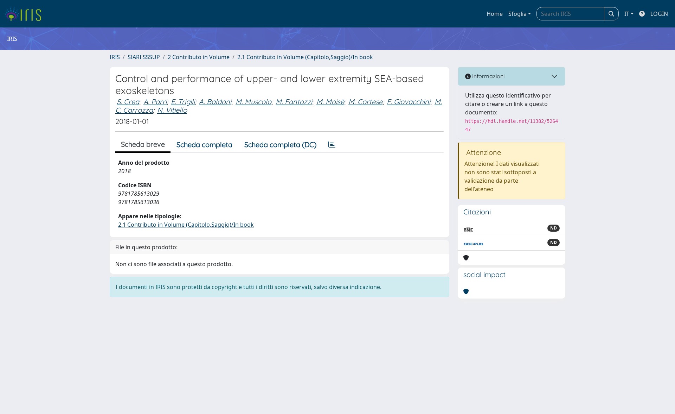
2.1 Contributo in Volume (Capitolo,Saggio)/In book (305, 57)
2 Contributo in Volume (199, 57)
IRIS (115, 57)
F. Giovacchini (408, 101)
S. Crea (128, 101)
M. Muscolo (253, 101)
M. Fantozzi (294, 101)
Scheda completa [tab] (204, 144)
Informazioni (487, 76)
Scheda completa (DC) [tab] (280, 144)
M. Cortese (365, 101)
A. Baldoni (215, 101)
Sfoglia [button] (517, 14)
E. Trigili (183, 101)
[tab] (331, 144)
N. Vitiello (172, 110)
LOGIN (659, 14)
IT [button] (626, 14)
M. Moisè (330, 101)
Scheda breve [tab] (143, 144)
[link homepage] (25, 13)
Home (495, 14)
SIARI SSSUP (144, 57)
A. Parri (155, 101)
